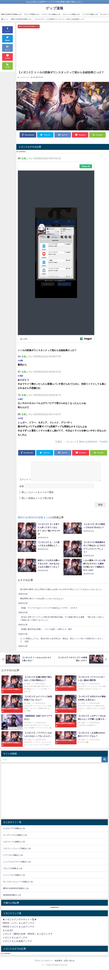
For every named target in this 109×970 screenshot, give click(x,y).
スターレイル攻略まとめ (71, 14)
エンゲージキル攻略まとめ (50, 14)
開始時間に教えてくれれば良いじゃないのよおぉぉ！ (42, 598)
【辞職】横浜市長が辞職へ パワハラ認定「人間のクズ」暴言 (46, 629)
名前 (21, 486)
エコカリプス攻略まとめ (14, 828)
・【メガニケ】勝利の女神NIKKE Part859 (85, 442)
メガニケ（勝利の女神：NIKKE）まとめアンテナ (28, 934)
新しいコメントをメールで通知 (38, 492)
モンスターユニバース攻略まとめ (18, 882)
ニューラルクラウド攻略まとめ (17, 862)
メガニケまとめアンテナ (15, 937)
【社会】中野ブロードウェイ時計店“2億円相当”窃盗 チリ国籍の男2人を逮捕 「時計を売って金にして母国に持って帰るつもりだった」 (62, 618)
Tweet (7, 40)
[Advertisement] (63, 49)
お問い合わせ (69, 961)
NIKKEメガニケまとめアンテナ (18, 926)
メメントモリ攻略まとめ (14, 875)
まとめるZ (8, 930)
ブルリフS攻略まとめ (31, 14)
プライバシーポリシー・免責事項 (48, 961)
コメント (25, 479)
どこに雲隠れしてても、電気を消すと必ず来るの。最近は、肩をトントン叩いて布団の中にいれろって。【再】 (61, 640)
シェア (7, 31)
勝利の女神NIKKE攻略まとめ (11, 14)
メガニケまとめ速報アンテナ (17, 941)
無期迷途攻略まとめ (12, 895)
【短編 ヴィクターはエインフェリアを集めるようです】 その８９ (48, 608)
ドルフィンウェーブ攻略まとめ (17, 848)
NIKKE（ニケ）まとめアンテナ (18, 923)
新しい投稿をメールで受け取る (38, 498)
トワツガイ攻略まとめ (90, 14)
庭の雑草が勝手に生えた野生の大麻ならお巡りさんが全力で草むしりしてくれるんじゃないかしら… (61, 589)
